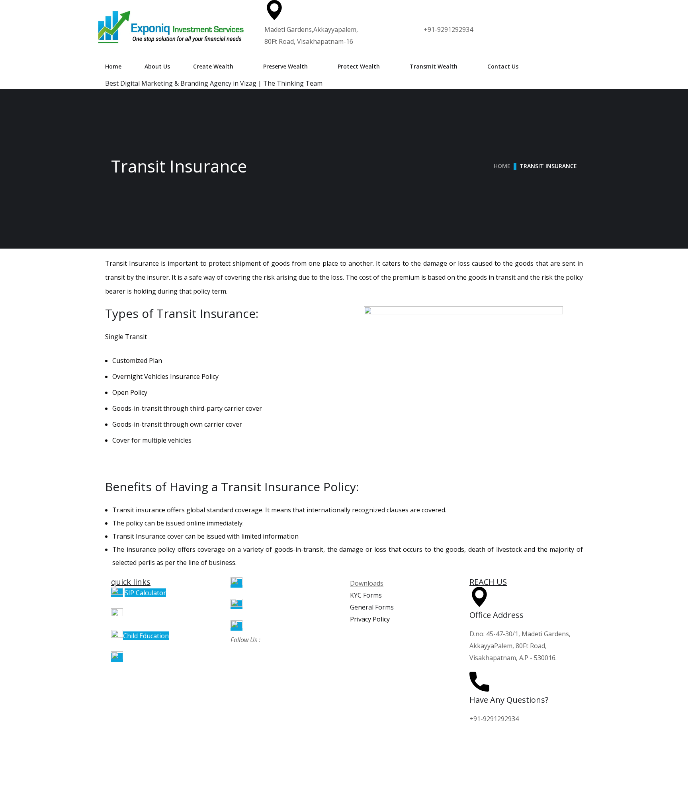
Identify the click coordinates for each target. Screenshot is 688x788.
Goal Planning (265, 626)
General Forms (372, 607)
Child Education (146, 635)
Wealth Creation (266, 583)
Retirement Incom (269, 604)
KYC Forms (366, 595)
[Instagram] (234, 743)
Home (113, 66)
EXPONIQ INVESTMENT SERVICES (98, 762)
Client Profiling (147, 614)
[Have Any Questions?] (479, 682)
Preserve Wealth (285, 66)
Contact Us (502, 66)
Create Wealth (213, 66)
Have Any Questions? (508, 699)
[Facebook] (354, 743)
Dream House (145, 657)
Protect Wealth (359, 66)
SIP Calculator (145, 592)
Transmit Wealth (433, 66)
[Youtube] (115, 743)
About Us (157, 66)
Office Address (496, 615)
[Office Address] (479, 597)
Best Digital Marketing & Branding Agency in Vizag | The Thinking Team (213, 83)
